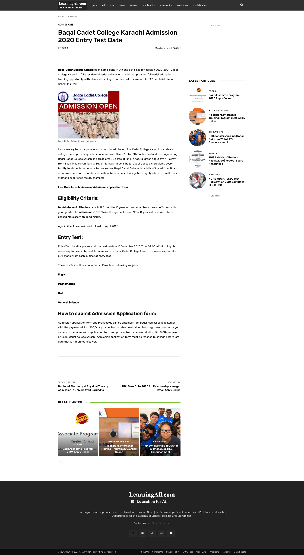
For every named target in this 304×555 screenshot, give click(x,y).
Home (61, 16)
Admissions (108, 5)
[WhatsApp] (161, 533)
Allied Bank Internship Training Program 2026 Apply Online (119, 449)
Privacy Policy (172, 551)
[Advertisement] (217, 49)
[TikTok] (152, 533)
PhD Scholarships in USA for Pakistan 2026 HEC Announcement (160, 449)
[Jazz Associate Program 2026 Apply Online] (78, 432)
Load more (216, 195)
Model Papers (200, 5)
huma (64, 48)
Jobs (95, 5)
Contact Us (157, 551)
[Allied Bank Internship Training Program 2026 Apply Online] (119, 432)
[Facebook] (133, 533)
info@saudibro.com (158, 523)
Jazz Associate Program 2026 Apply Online (78, 450)
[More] (146, 58)
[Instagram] (142, 533)
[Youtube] (171, 533)
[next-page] (66, 462)
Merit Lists (182, 5)
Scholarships (148, 5)
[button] (242, 5)
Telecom (77, 445)
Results (133, 5)
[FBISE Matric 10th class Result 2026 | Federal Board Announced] (197, 158)
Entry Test (188, 551)
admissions (71, 16)
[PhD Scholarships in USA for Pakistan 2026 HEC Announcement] (160, 432)
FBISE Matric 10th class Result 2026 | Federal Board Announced (226, 160)
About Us (144, 551)
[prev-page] (60, 462)
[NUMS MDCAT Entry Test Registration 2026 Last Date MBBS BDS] (197, 180)
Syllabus (227, 551)
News (122, 5)
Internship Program (118, 441)
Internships (166, 5)
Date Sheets (240, 551)
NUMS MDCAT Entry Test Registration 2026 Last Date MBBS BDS (226, 182)
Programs (214, 551)
